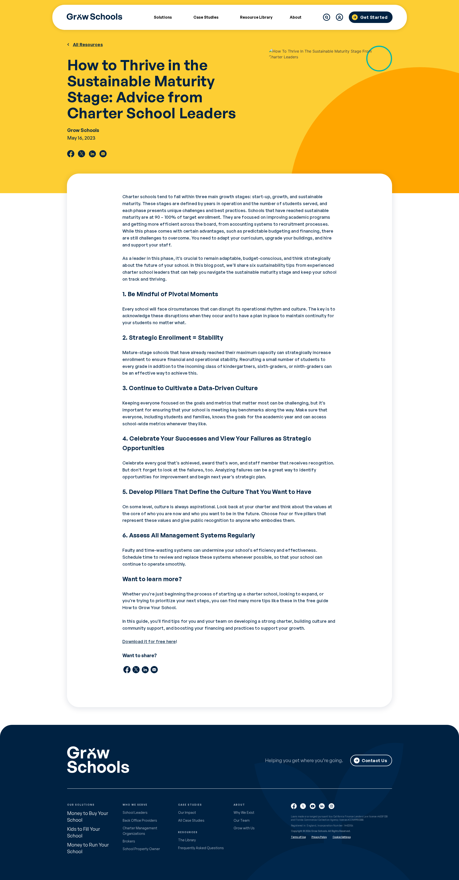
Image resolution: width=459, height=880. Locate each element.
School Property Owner (141, 849)
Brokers (129, 841)
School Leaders (135, 812)
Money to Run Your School (88, 848)
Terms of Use (298, 837)
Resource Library (256, 17)
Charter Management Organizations (140, 830)
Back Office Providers (140, 820)
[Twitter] (81, 153)
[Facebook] (70, 153)
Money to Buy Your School (87, 816)
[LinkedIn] (92, 153)
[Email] (103, 153)
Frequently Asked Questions (201, 848)
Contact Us (374, 760)
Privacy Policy (319, 837)
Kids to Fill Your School (83, 832)
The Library (187, 840)
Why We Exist (244, 812)
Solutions (163, 17)
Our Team (242, 820)
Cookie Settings (342, 837)
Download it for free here (149, 641)
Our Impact (187, 812)
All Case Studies (191, 820)
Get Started (374, 17)
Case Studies (206, 17)
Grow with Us (244, 828)
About (295, 17)
